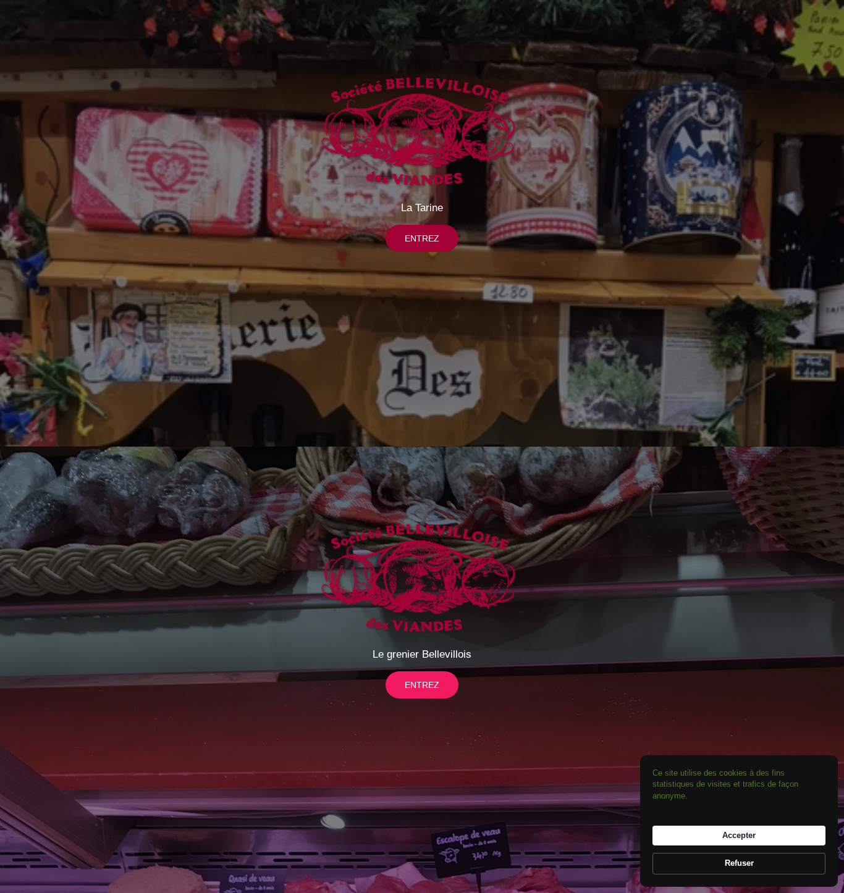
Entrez (422, 238)
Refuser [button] (739, 863)
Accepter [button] (739, 835)
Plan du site (413, 885)
